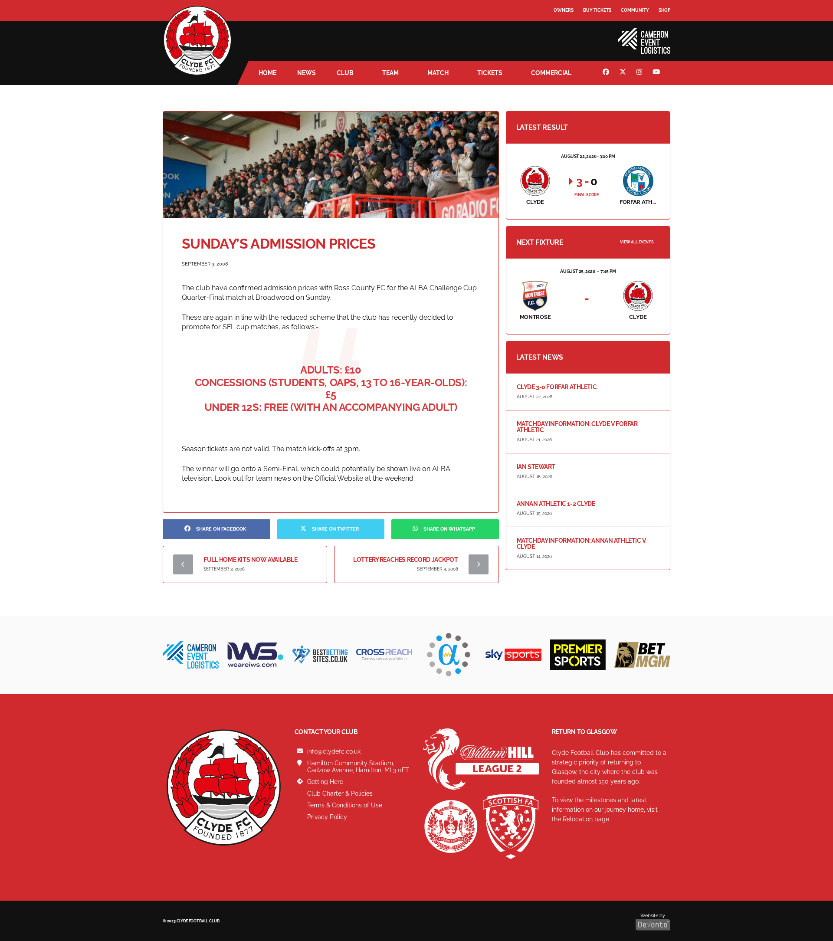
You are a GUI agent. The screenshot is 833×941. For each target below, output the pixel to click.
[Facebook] (607, 73)
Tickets (489, 72)
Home (267, 72)
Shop (664, 10)
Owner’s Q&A (569, 34)
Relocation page (586, 819)
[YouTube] (657, 73)
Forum (562, 28)
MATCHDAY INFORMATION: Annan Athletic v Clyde (581, 543)
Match (438, 72)
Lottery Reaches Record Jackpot (405, 559)
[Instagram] (640, 73)
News (306, 72)
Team (390, 72)
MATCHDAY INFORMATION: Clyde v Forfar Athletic (577, 426)
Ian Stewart (536, 466)
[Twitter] (624, 73)
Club (345, 72)
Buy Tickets (597, 10)
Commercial (551, 72)
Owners (564, 10)
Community (635, 10)
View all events (637, 242)
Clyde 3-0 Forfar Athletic (557, 387)
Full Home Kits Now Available (250, 559)
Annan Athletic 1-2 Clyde (556, 503)
